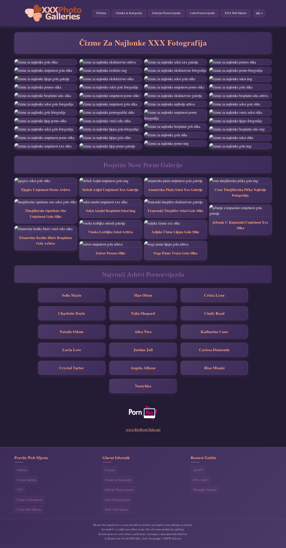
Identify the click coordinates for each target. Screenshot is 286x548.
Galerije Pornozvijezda (166, 13)
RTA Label (200, 480)
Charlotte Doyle (71, 313)
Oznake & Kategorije (129, 13)
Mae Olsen (143, 295)
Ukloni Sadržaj (26, 480)
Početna (101, 13)
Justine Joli (143, 350)
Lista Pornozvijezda (202, 13)
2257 (20, 489)
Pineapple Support (204, 489)
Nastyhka (143, 386)
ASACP (198, 470)
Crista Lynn (214, 295)
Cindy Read (214, 313)
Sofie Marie (72, 295)
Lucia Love (71, 350)
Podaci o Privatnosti (29, 500)
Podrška (22, 470)
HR (258, 13)
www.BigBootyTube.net (143, 429)
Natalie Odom (72, 331)
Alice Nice (143, 331)
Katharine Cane (214, 331)
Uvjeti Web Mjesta (29, 509)
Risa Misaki (214, 368)
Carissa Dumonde (214, 350)
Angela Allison (143, 368)
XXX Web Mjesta (235, 13)
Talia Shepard (143, 313)
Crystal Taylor (71, 368)
